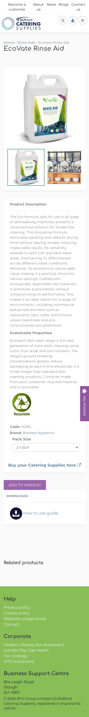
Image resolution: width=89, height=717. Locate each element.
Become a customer (17, 7)
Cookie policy (17, 613)
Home (9, 42)
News (51, 4)
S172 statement (19, 661)
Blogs (64, 4)
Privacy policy (17, 607)
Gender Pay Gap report (26, 650)
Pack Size (21, 439)
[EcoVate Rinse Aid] (44, 109)
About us (38, 7)
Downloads (17, 496)
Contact (12, 624)
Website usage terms (25, 618)
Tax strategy (16, 656)
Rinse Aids (26, 42)
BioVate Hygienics (38, 433)
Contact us (78, 7)
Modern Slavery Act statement (34, 644)
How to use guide (40, 513)
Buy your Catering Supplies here (42, 465)
